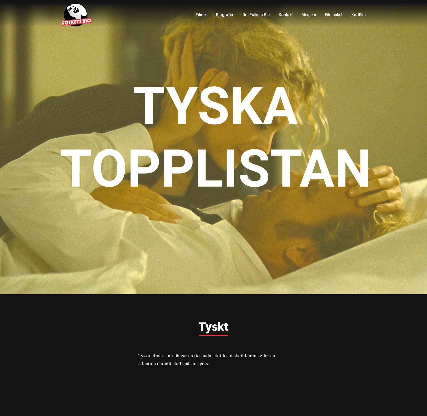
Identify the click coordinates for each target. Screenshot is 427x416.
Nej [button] (343, 403)
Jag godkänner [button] (376, 403)
